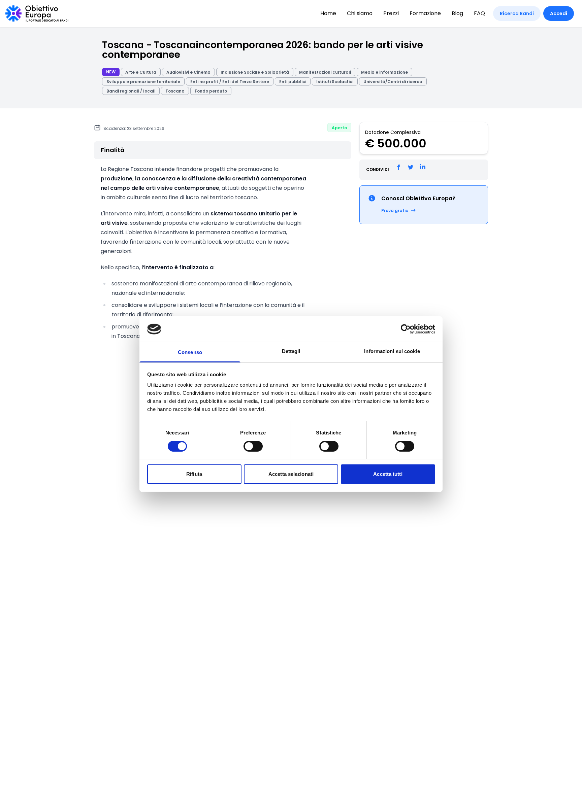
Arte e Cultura (140, 72)
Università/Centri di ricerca (392, 81)
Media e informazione (384, 72)
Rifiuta (194, 474)
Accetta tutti (387, 474)
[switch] (253, 446)
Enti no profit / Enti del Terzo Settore (229, 81)
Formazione (425, 13)
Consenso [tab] (190, 352)
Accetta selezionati (291, 474)
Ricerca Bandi (517, 13)
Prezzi (391, 13)
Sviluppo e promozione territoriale (143, 81)
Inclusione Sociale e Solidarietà (255, 72)
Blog (457, 13)
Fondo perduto (211, 91)
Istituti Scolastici (334, 81)
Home (328, 13)
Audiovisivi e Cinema (188, 72)
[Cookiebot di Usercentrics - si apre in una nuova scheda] (405, 329)
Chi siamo (360, 13)
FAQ (479, 13)
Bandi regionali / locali (130, 91)
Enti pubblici (292, 81)
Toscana (175, 91)
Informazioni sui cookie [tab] (392, 351)
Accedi (558, 13)
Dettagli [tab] (291, 351)
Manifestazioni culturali (325, 72)
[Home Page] (36, 13)
